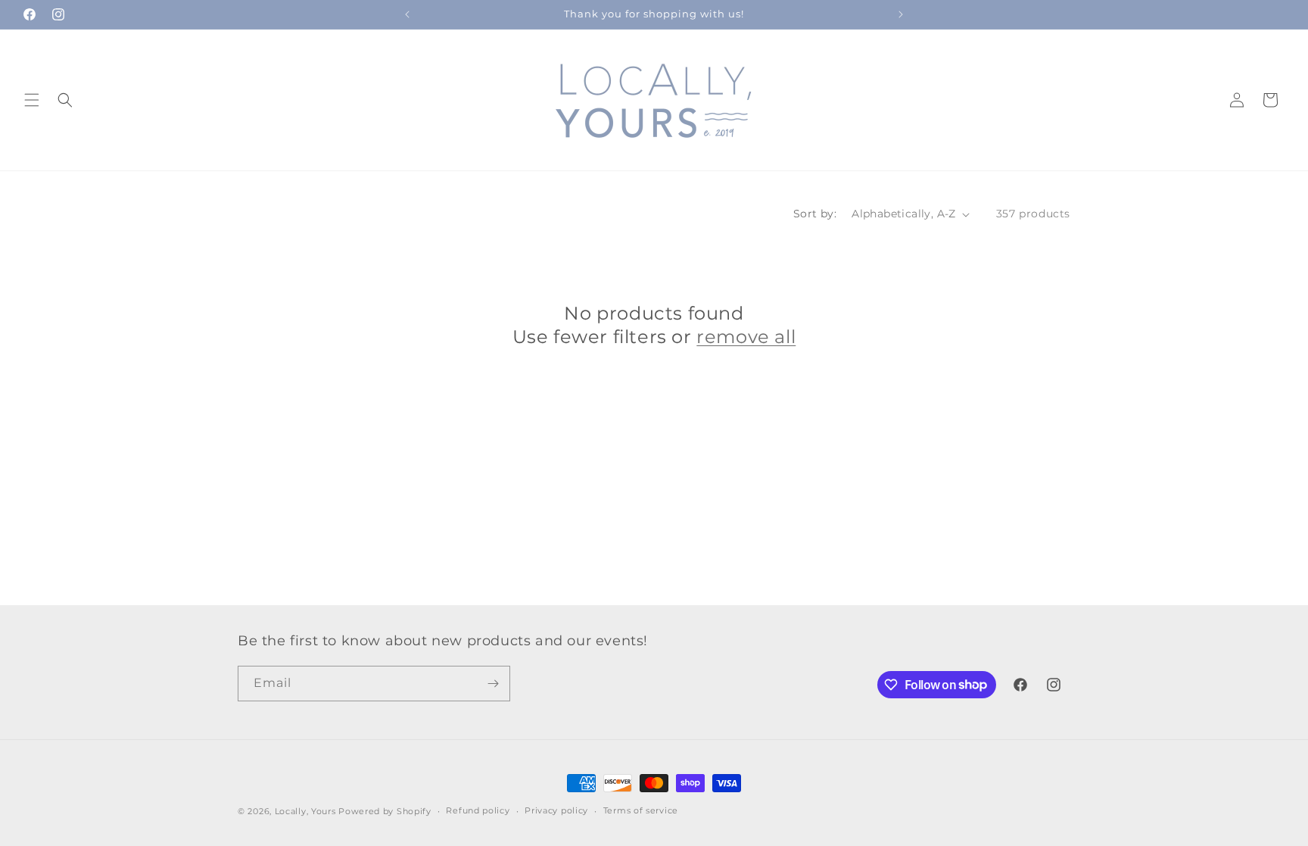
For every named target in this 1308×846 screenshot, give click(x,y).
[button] (31, 100)
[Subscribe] (492, 683)
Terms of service (640, 810)
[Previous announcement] (407, 14)
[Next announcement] (900, 14)
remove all (746, 337)
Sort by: (814, 213)
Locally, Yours (305, 811)
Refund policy (477, 810)
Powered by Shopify (384, 811)
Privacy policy (556, 810)
